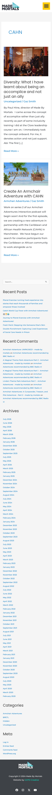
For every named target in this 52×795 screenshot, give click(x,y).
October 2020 (9, 670)
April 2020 (7, 689)
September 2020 (10, 673)
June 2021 (7, 639)
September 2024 (10, 491)
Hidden (6, 721)
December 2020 (10, 662)
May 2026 (7, 427)
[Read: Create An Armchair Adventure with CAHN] (26, 173)
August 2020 (8, 677)
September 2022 (10, 582)
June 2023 (7, 548)
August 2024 (8, 495)
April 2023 (7, 556)
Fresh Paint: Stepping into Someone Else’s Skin (24, 325)
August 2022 (8, 586)
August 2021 (8, 632)
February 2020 (9, 696)
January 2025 (9, 476)
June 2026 (7, 423)
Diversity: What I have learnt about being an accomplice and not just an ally (24, 89)
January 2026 (9, 442)
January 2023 (9, 567)
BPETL (6, 717)
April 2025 (7, 465)
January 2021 (8, 658)
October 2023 (9, 533)
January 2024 (9, 522)
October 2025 (9, 450)
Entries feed (8, 746)
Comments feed (10, 750)
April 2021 (7, 647)
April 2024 (7, 510)
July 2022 (7, 590)
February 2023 (9, 563)
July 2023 (7, 544)
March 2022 (8, 605)
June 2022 (7, 594)
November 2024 (10, 484)
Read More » (11, 150)
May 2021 (7, 643)
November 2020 (10, 666)
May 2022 (7, 598)
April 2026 (7, 431)
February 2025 (9, 472)
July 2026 (7, 419)
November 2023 (10, 529)
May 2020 (7, 685)
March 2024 (8, 514)
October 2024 (9, 487)
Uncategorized (12, 101)
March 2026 (8, 434)
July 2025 (7, 457)
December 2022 (10, 571)
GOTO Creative (32, 780)
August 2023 (8, 541)
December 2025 (10, 446)
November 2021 (10, 620)
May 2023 (7, 552)
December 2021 (10, 616)
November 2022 (10, 575)
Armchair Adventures (16, 201)
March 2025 (8, 468)
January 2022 (9, 613)
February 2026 (9, 438)
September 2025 (10, 453)
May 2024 (7, 506)
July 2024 (7, 499)
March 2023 (8, 560)
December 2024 (10, 480)
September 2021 (10, 628)
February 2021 (9, 654)
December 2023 (10, 525)
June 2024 (7, 503)
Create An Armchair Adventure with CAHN (23, 194)
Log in (6, 742)
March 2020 (8, 692)
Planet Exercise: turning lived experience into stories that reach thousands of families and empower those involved (23, 303)
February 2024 (9, 518)
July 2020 (7, 681)
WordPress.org (9, 754)
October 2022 (9, 579)
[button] (46, 6)
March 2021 (8, 651)
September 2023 (10, 537)
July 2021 (7, 635)
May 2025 (7, 461)
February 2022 (9, 609)
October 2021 (8, 624)
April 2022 (7, 601)
